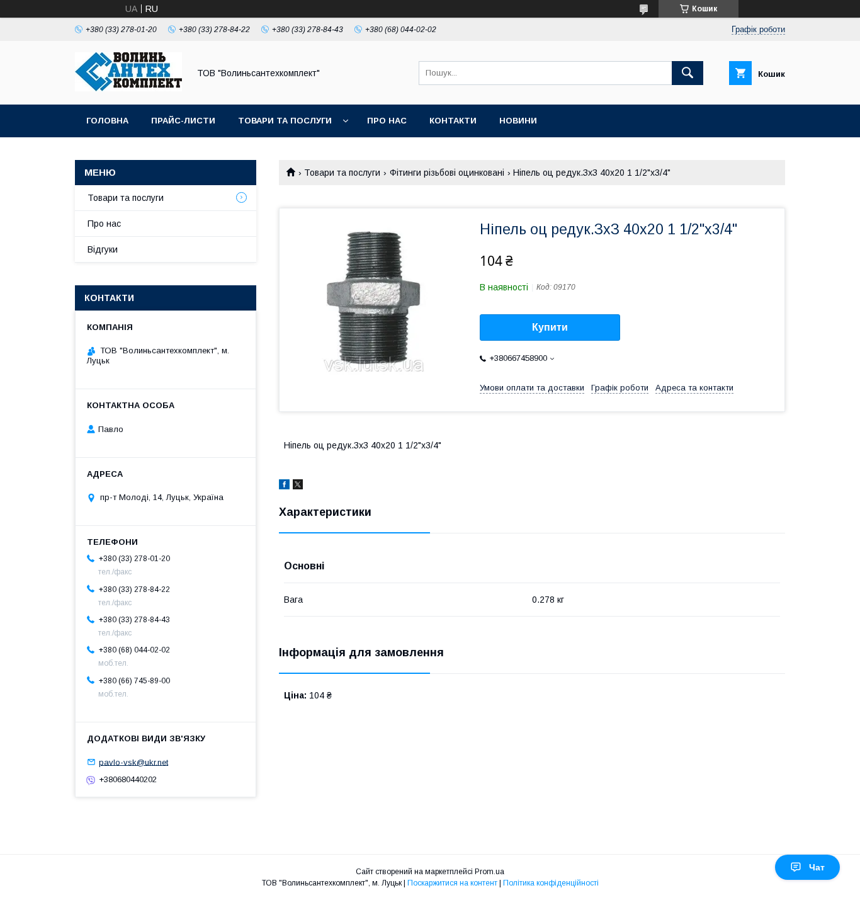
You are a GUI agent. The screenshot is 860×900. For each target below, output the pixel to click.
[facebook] (284, 486)
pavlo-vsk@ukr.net (133, 761)
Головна (107, 120)
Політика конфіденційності (551, 883)
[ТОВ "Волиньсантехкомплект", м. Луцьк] (128, 88)
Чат (817, 867)
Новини (518, 120)
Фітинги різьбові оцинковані (447, 173)
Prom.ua (489, 871)
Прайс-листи (183, 120)
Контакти (453, 120)
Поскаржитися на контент (452, 883)
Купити (550, 327)
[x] (298, 486)
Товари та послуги (285, 120)
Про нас (387, 120)
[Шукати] (687, 73)
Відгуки (103, 249)
